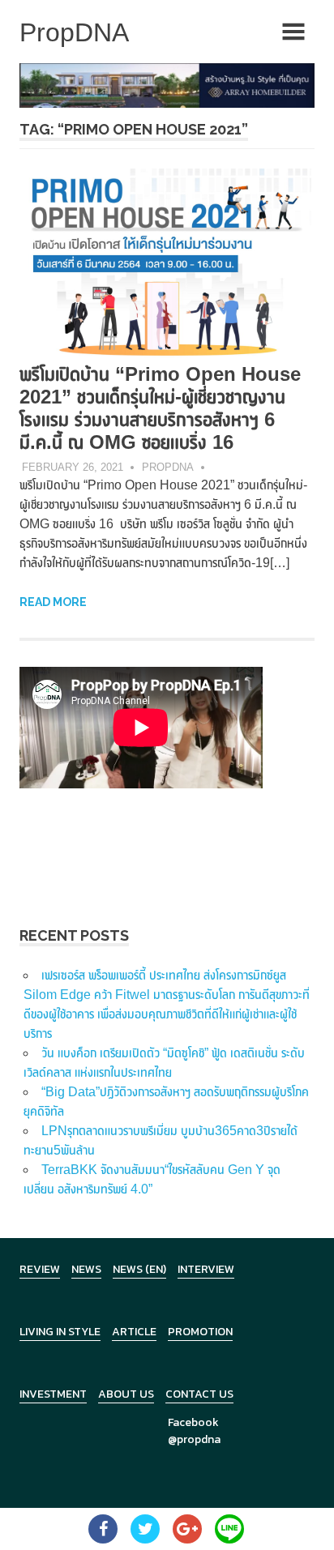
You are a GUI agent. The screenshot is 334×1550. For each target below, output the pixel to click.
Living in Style (60, 1331)
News (86, 1269)
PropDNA (168, 467)
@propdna (194, 1439)
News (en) (139, 1269)
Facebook (193, 1422)
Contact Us (199, 1394)
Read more (53, 602)
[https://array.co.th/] (167, 85)
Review (39, 1269)
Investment (53, 1394)
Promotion (200, 1331)
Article (134, 1331)
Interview (206, 1269)
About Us (126, 1394)
